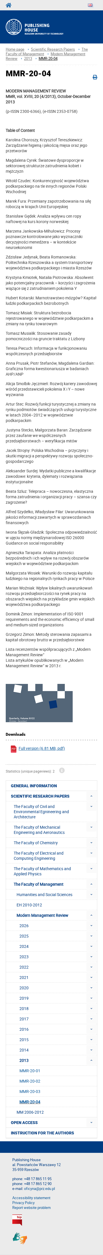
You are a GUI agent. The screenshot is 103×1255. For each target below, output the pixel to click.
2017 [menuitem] (24, 1019)
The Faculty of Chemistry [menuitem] (36, 842)
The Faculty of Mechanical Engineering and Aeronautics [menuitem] (39, 829)
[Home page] (42, 27)
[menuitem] (91, 796)
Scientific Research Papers (53, 49)
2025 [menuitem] (24, 936)
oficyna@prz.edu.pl (39, 1188)
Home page (15, 49)
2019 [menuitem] (24, 998)
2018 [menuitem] (24, 1008)
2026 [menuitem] (24, 925)
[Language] (90, 5)
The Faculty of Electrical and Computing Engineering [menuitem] (39, 855)
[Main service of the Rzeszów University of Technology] (10, 5)
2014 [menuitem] (24, 1050)
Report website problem (31, 1207)
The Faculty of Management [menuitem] (39, 884)
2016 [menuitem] (24, 1029)
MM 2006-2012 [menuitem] (30, 1112)
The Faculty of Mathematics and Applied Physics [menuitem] (42, 871)
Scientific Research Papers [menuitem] (40, 796)
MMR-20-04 (48, 58)
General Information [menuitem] (34, 786)
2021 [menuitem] (24, 977)
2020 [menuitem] (24, 987)
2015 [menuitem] (24, 1039)
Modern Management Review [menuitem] (42, 915)
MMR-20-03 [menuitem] (29, 1091)
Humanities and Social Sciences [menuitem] (44, 894)
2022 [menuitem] (24, 967)
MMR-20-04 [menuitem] (29, 1101)
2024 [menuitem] (24, 946)
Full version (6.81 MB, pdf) (42, 748)
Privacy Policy (23, 1202)
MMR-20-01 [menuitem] (29, 1070)
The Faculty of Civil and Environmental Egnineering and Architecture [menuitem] (41, 811)
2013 (28, 58)
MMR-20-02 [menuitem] (29, 1081)
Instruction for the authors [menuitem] (42, 1133)
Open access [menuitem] (24, 1122)
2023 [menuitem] (24, 956)
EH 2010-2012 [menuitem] (29, 905)
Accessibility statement (31, 1197)
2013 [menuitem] (24, 1060)
